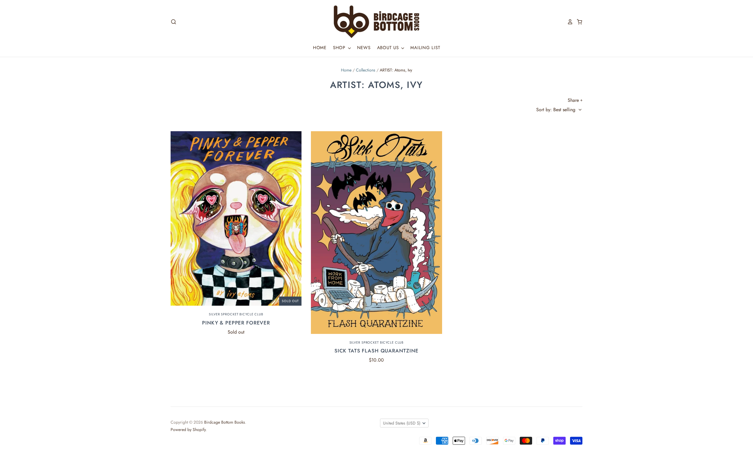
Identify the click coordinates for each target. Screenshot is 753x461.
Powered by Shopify (188, 429)
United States (401, 423)
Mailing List (425, 47)
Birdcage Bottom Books (224, 422)
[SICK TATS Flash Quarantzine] (376, 232)
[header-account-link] (568, 22)
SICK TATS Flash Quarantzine (376, 350)
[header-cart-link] (577, 22)
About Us (389, 47)
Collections (365, 70)
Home (319, 47)
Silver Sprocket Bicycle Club (236, 314)
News (364, 47)
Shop (340, 47)
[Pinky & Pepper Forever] (236, 218)
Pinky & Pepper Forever (236, 322)
